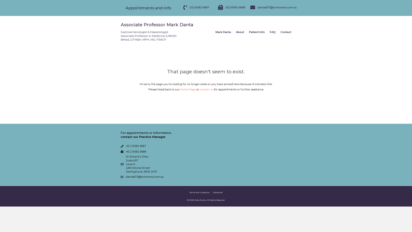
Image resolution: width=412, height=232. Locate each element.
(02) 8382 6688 (235, 7)
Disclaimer (218, 192)
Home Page (188, 89)
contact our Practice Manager (143, 137)
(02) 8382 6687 (199, 7)
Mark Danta (223, 32)
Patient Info (257, 32)
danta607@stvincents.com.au (145, 176)
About (240, 32)
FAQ (273, 32)
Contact (286, 32)
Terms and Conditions (199, 192)
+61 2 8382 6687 (136, 146)
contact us (206, 89)
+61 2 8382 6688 (136, 151)
